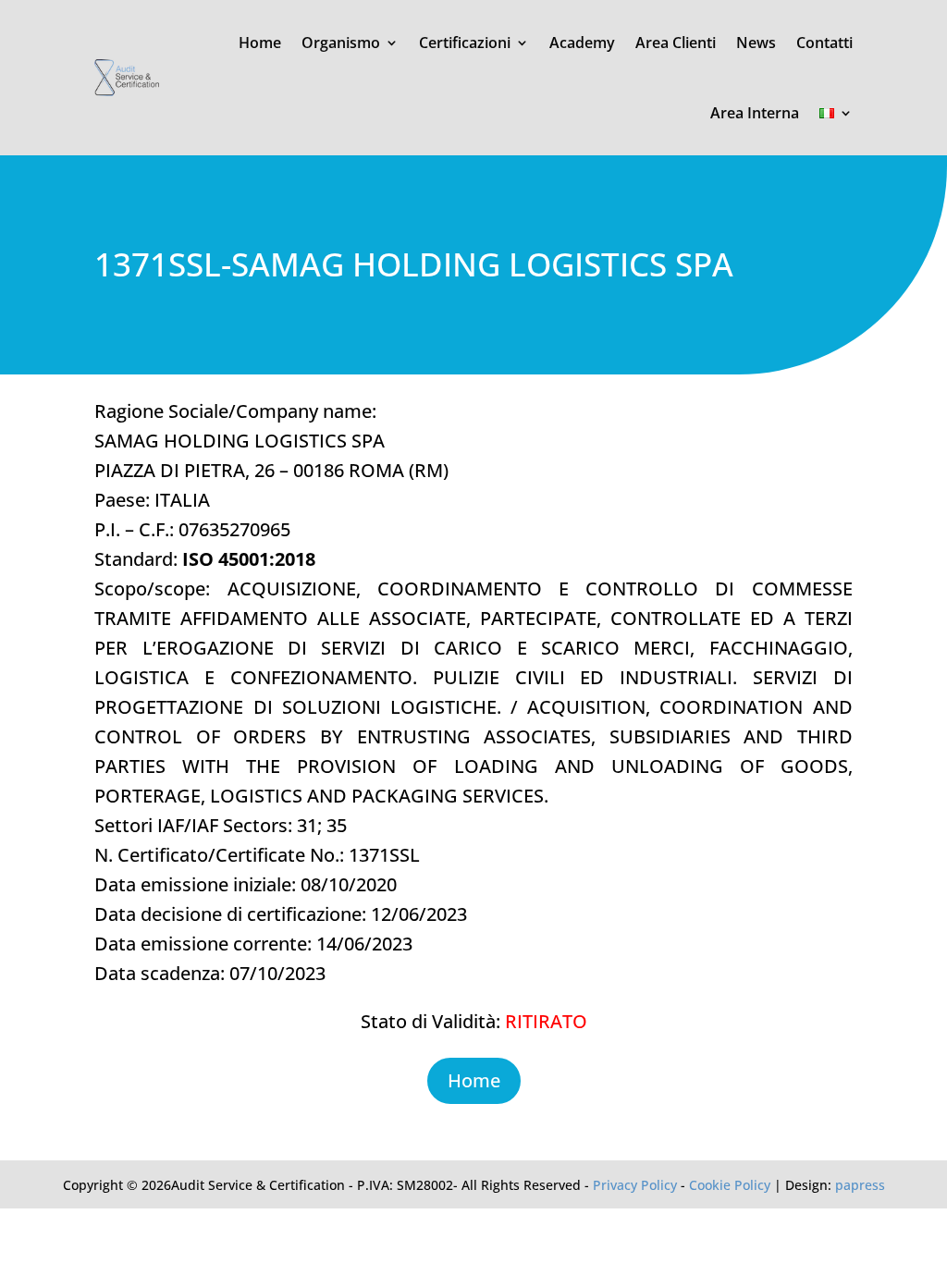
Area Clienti (675, 42)
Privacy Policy (635, 1185)
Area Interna (754, 113)
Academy (582, 42)
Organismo (340, 42)
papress (860, 1185)
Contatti (824, 42)
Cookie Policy (729, 1185)
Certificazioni (464, 42)
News (756, 42)
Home (260, 42)
